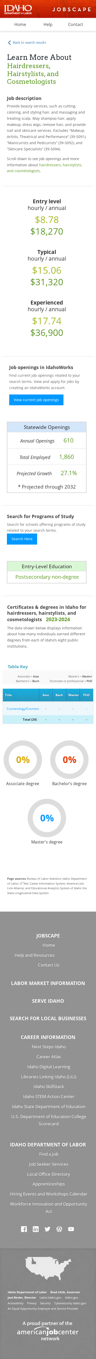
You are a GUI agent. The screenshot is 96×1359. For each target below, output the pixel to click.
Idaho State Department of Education (49, 1106)
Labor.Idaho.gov (50, 1297)
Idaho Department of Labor (48, 1144)
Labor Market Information (48, 983)
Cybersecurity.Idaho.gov (70, 1303)
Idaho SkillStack (49, 1086)
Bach (59, 695)
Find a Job (48, 1154)
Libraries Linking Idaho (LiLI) (48, 1077)
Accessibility (16, 1303)
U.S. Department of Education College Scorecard (48, 1120)
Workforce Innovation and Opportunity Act (48, 1207)
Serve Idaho (48, 1000)
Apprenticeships (49, 1184)
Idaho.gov (71, 1297)
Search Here (22, 538)
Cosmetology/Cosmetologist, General (22, 708)
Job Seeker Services (48, 1164)
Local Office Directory (48, 1174)
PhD (86, 695)
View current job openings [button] (36, 399)
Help (48, 24)
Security (45, 1303)
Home (20, 24)
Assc (45, 695)
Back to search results (29, 42)
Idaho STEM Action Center (48, 1096)
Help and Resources (35, 955)
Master (73, 695)
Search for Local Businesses (48, 1018)
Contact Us (48, 965)
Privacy (32, 1303)
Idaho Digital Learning (48, 1067)
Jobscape (48, 935)
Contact (75, 24)
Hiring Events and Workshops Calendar (48, 1194)
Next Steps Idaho (49, 1047)
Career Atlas (48, 1057)
